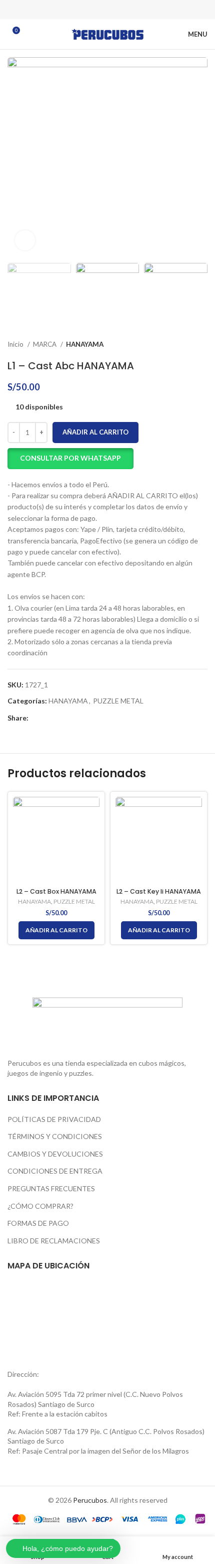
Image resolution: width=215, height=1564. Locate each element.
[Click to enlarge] (25, 240)
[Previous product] (183, 344)
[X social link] (94, 9)
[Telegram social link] (133, 9)
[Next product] (203, 344)
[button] (71, 458)
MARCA (45, 344)
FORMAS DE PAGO (38, 1223)
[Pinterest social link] (107, 9)
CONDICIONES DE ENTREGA (55, 1171)
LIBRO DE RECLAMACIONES (54, 1240)
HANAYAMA (85, 344)
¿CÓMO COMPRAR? (41, 1206)
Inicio (16, 344)
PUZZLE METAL (118, 700)
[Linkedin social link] (120, 9)
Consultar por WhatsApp (70, 458)
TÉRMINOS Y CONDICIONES (55, 1136)
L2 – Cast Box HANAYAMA (56, 891)
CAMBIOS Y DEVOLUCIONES (55, 1154)
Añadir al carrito (95, 432)
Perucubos (90, 1500)
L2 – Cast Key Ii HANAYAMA (158, 891)
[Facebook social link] (81, 9)
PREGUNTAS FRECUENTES (51, 1188)
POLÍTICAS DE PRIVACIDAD (54, 1119)
